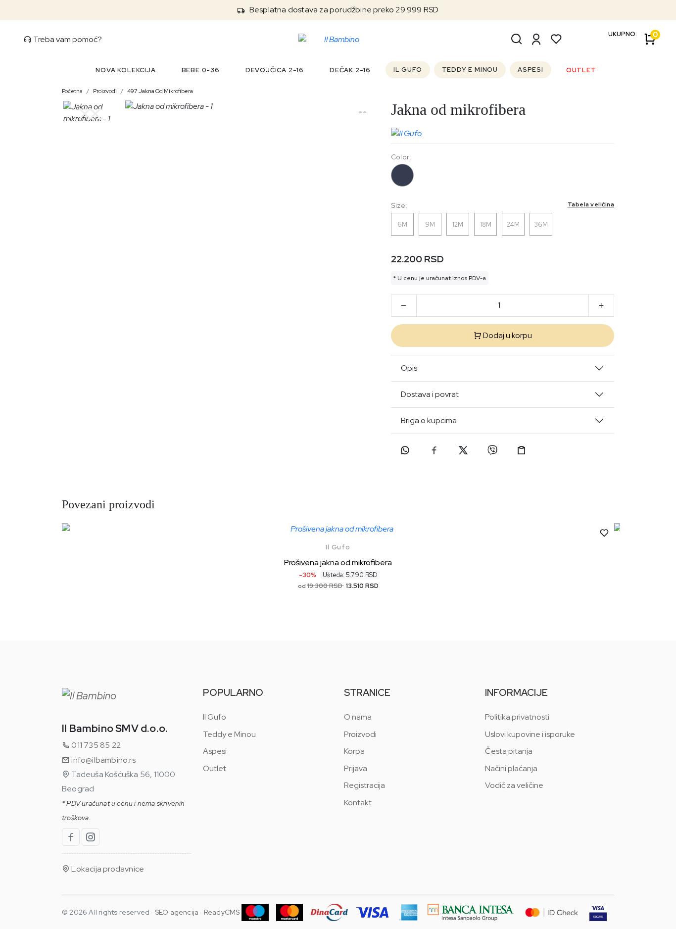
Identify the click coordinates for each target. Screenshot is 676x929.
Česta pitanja (508, 751)
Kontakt (358, 802)
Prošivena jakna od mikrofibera (338, 562)
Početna (72, 91)
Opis (409, 368)
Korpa (354, 751)
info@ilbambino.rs (103, 760)
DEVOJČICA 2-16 (274, 70)
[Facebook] (434, 450)
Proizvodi (105, 91)
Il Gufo (338, 547)
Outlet (214, 768)
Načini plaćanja (511, 768)
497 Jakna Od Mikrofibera (160, 91)
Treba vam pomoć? (67, 39)
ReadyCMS (222, 912)
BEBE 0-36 (201, 70)
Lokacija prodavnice (107, 869)
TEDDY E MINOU (470, 69)
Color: (401, 156)
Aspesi (215, 751)
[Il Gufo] (406, 131)
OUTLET (581, 70)
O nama (358, 717)
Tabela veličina (591, 204)
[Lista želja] (556, 39)
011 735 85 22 (95, 745)
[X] (463, 450)
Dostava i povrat (430, 394)
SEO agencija (176, 912)
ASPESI (530, 69)
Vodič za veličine (514, 785)
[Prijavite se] (536, 39)
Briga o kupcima (429, 420)
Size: (502, 205)
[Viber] (492, 450)
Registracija (364, 785)
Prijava (355, 768)
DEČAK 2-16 (350, 70)
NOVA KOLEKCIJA (125, 70)
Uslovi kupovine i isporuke (530, 734)
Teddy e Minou (229, 734)
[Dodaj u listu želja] (604, 533)
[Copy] (521, 450)
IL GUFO (407, 69)
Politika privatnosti (517, 717)
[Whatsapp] (405, 450)
